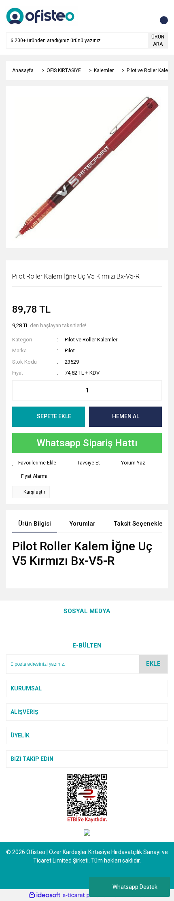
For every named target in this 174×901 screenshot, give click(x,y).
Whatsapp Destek (134, 887)
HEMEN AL (125, 416)
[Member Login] (144, 16)
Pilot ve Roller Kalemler (91, 340)
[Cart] (160, 16)
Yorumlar (82, 523)
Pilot (70, 350)
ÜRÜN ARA (157, 40)
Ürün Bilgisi (34, 523)
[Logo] (41, 16)
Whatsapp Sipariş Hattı (87, 443)
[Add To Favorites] (34, 462)
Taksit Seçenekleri (140, 523)
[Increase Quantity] (155, 390)
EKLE (153, 663)
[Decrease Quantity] (19, 390)
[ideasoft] (44, 895)
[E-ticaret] (86, 895)
